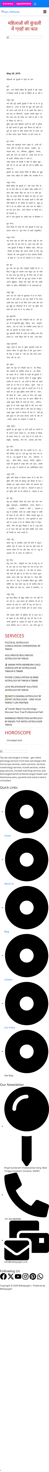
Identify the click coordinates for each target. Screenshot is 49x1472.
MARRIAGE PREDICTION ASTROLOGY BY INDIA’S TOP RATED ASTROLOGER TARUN (24, 721)
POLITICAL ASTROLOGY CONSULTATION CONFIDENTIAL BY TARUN (22, 646)
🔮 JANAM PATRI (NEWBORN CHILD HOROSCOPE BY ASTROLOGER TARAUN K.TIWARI (23, 668)
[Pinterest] (32, 1276)
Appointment (23, 3)
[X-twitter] (10, 1276)
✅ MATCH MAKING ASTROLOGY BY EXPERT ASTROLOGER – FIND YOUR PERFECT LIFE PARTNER (23, 699)
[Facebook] (3, 1276)
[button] (45, 11)
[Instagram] (25, 1276)
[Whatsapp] (40, 1276)
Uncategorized (14, 740)
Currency (8, 3)
